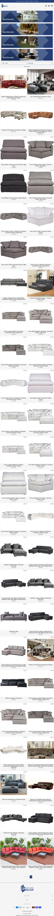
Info (27, 899)
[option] (27, 1)
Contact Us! (27, 904)
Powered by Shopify (27, 913)
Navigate (27, 895)
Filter (6, 63)
